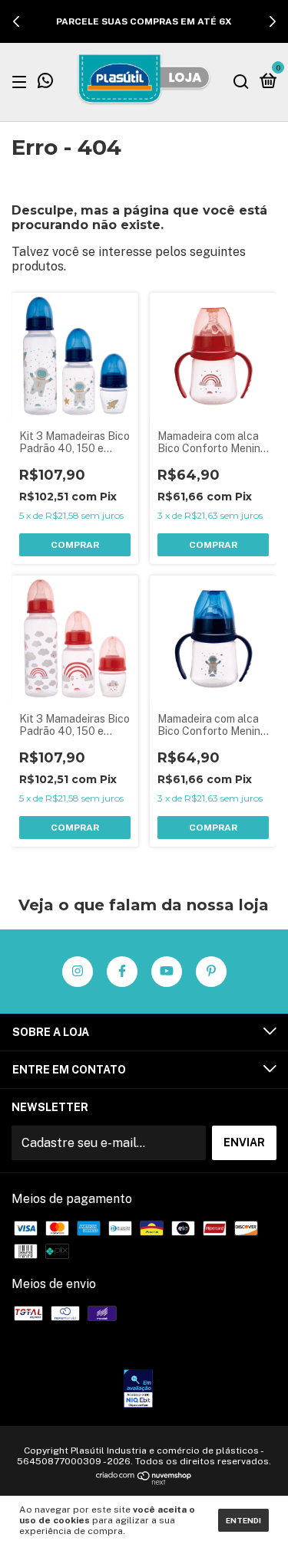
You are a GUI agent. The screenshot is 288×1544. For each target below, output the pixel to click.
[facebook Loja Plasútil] (122, 971)
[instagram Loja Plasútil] (77, 971)
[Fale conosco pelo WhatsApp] (45, 83)
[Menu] (22, 81)
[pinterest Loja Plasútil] (211, 971)
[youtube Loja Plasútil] (166, 971)
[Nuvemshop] (144, 1481)
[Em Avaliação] (138, 1390)
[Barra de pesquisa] (241, 81)
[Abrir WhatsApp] (250, 1505)
